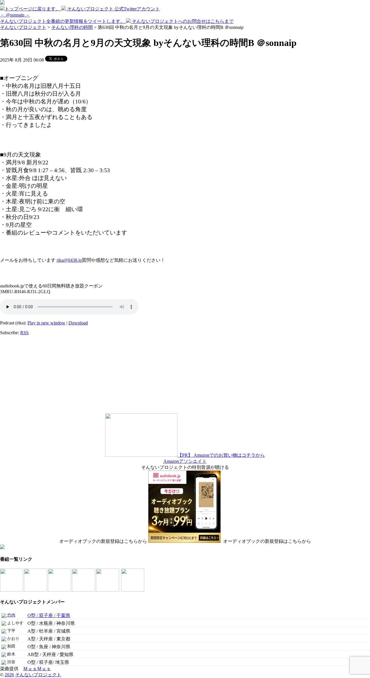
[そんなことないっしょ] (12, 590)
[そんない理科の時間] (60, 590)
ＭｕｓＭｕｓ (37, 668)
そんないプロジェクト (23, 27)
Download (78, 322)
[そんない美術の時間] (84, 590)
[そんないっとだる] (36, 590)
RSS (24, 332)
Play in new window (46, 322)
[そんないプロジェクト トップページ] (2, 3)
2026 (9, 674)
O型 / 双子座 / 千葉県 (48, 615)
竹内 (10, 615)
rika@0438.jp (69, 260)
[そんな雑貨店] (108, 590)
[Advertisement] (36, 376)
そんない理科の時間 (72, 27)
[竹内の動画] (133, 590)
